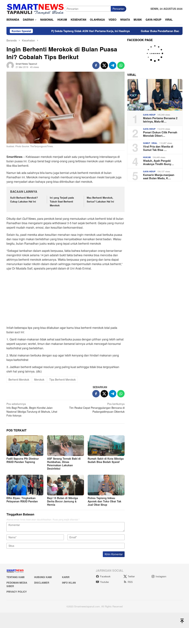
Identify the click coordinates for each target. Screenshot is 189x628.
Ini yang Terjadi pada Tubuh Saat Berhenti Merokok (62, 201)
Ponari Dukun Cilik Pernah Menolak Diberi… (160, 134)
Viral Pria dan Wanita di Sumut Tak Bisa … (158, 148)
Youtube (104, 582)
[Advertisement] (65, 299)
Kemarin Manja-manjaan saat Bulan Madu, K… (158, 176)
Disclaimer (41, 582)
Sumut (146, 143)
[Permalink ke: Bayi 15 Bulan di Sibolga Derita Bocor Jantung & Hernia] (65, 485)
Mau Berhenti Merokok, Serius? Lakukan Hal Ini (100, 199)
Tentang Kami (15, 577)
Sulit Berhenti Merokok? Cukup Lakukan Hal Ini (24, 199)
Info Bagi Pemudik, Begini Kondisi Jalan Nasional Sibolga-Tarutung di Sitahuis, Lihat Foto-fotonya (31, 409)
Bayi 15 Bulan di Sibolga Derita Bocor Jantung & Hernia (62, 501)
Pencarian (118, 9)
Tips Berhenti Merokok (62, 379)
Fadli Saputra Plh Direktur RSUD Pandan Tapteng (22, 460)
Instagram (161, 576)
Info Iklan (69, 582)
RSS (130, 582)
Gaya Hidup (149, 114)
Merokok (39, 379)
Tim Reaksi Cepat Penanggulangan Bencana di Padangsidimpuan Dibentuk (97, 407)
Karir (65, 577)
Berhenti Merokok (18, 379)
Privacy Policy (16, 591)
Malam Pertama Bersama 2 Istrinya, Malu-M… (160, 119)
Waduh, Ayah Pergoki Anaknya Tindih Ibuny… (158, 162)
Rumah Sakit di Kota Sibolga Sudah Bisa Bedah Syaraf (106, 460)
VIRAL (154, 143)
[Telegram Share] (112, 65)
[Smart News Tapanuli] (35, 8)
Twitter (131, 576)
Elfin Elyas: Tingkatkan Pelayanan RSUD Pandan (22, 499)
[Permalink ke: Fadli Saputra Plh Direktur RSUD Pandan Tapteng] (24, 445)
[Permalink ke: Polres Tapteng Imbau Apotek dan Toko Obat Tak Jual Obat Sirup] (106, 485)
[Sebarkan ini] (96, 65)
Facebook (105, 576)
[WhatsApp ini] (121, 65)
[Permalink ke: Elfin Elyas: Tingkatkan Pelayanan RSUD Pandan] (24, 485)
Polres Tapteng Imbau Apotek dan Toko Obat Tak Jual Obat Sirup (104, 501)
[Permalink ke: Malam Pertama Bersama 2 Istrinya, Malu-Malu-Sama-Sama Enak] (155, 95)
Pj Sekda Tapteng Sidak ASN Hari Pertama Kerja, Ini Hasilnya (74, 31)
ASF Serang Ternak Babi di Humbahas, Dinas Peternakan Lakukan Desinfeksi (64, 463)
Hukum (147, 157)
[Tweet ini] (104, 65)
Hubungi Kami (43, 577)
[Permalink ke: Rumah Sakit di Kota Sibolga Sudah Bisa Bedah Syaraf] (106, 445)
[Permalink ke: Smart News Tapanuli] (10, 65)
